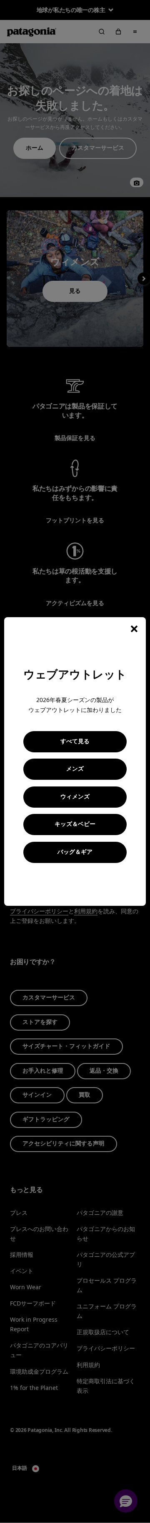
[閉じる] (134, 628)
